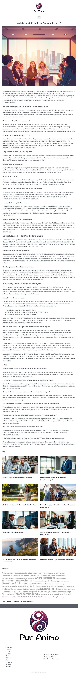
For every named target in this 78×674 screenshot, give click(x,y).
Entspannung (61, 578)
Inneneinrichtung (41, 586)
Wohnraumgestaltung (28, 596)
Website (8, 666)
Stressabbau (8, 594)
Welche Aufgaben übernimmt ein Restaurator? (17, 477)
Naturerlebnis (63, 589)
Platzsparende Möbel (10, 592)
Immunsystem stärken (26, 586)
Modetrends (7, 589)
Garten (8, 651)
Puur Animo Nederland (51, 659)
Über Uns (9, 662)
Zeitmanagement (62, 597)
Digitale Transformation (32, 575)
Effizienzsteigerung (58, 575)
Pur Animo (9, 647)
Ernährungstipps (54, 581)
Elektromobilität (29, 578)
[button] (39, 17)
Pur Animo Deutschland (51, 654)
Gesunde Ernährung (15, 583)
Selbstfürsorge (41, 591)
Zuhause (8, 649)
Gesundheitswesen (8, 586)
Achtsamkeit (8, 573)
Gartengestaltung (64, 581)
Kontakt (8, 664)
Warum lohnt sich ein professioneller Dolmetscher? (57, 559)
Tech (7, 660)
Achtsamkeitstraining (41, 573)
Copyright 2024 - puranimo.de (39, 672)
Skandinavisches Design (61, 592)
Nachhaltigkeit (49, 588)
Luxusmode (70, 586)
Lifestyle (8, 653)
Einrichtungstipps (8, 578)
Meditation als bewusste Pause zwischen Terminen (19, 505)
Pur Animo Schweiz (50, 657)
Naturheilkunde (71, 589)
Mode (7, 656)
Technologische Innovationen (48, 594)
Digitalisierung (46, 575)
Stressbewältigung (26, 594)
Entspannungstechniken (18, 580)
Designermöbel (18, 575)
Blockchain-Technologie (57, 573)
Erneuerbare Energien (41, 581)
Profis (3, 601)
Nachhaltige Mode (20, 589)
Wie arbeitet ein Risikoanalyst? (12, 532)
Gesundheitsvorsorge (58, 584)
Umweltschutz (65, 594)
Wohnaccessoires (9, 597)
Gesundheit (34, 584)
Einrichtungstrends (19, 578)
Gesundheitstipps (46, 584)
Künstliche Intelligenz (56, 586)
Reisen (8, 658)
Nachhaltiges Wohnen (33, 589)
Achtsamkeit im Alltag (23, 573)
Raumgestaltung (26, 592)
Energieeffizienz (45, 577)
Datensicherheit (7, 575)
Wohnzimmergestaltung (49, 597)
